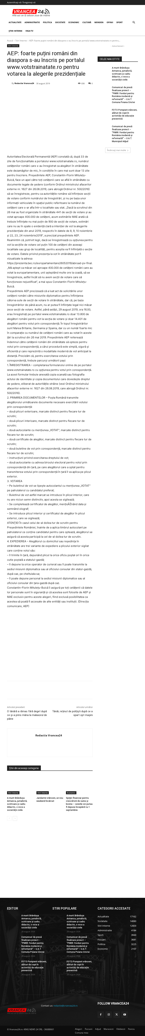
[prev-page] (9, 818)
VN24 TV (29, 30)
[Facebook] (33, 92)
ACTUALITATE (15, 22)
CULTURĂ (86, 22)
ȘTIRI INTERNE (15, 30)
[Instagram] (109, 1014)
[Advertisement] (50, 646)
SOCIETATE (60, 22)
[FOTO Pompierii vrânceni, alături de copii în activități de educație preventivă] (104, 113)
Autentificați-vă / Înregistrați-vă (21, 2)
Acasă (10, 40)
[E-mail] (65, 92)
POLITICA (47, 22)
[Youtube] (124, 1014)
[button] (133, 22)
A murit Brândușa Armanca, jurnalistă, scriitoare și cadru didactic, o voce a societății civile (17, 804)
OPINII (110, 22)
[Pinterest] (49, 92)
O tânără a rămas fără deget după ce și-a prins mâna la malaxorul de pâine (27, 715)
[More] (82, 690)
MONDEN (98, 22)
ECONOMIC (73, 22)
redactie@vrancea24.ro (65, 1005)
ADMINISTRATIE (32, 22)
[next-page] (15, 818)
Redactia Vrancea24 (24, 83)
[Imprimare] (74, 92)
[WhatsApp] (57, 92)
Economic (71, 792)
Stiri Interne (21, 40)
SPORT (119, 22)
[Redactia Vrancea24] (9, 83)
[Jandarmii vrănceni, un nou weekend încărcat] (49, 784)
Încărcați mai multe (116, 150)
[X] (41, 92)
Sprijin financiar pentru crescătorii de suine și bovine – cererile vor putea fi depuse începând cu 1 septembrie (79, 804)
